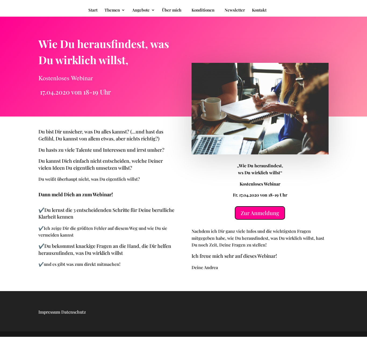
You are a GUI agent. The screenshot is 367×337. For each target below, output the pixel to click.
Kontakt (259, 10)
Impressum (49, 312)
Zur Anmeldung (260, 212)
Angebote (141, 10)
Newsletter (235, 10)
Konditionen (203, 10)
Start (93, 10)
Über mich (171, 10)
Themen (112, 10)
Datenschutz (73, 312)
